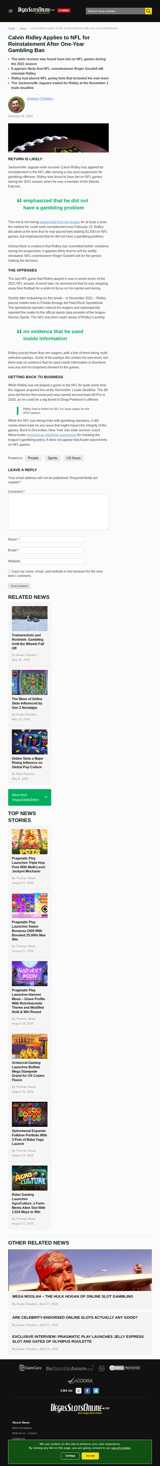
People (33, 458)
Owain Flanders (26, 655)
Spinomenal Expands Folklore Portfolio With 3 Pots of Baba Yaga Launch (29, 1137)
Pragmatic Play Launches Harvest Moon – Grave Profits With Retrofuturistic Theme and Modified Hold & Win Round (28, 1001)
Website (14, 561)
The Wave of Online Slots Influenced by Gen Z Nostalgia (27, 703)
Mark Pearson (25, 774)
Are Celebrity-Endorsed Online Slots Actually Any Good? (75, 1317)
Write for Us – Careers (24, 1433)
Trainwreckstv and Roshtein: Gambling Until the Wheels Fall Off (28, 641)
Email (13, 550)
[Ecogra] (80, 1381)
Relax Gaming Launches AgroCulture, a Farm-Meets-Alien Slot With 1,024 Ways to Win (28, 1203)
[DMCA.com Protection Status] (125, 1368)
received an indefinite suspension (51, 435)
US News (73, 458)
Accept (90, 1455)
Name (13, 539)
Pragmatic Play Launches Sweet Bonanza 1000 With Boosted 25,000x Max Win (29, 930)
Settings (70, 1455)
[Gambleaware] (70, 1368)
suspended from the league (60, 222)
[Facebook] (87, 1390)
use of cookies (120, 1448)
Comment (16, 491)
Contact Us (18, 1438)
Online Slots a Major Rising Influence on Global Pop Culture (27, 763)
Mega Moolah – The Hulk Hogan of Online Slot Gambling (72, 1296)
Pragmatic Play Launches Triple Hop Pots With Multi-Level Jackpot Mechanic (28, 865)
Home (11, 28)
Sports (52, 458)
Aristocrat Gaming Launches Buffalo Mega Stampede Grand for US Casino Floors (28, 1071)
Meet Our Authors (22, 1428)
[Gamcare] (30, 1368)
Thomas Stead (25, 878)
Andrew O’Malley (40, 99)
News (23, 28)
